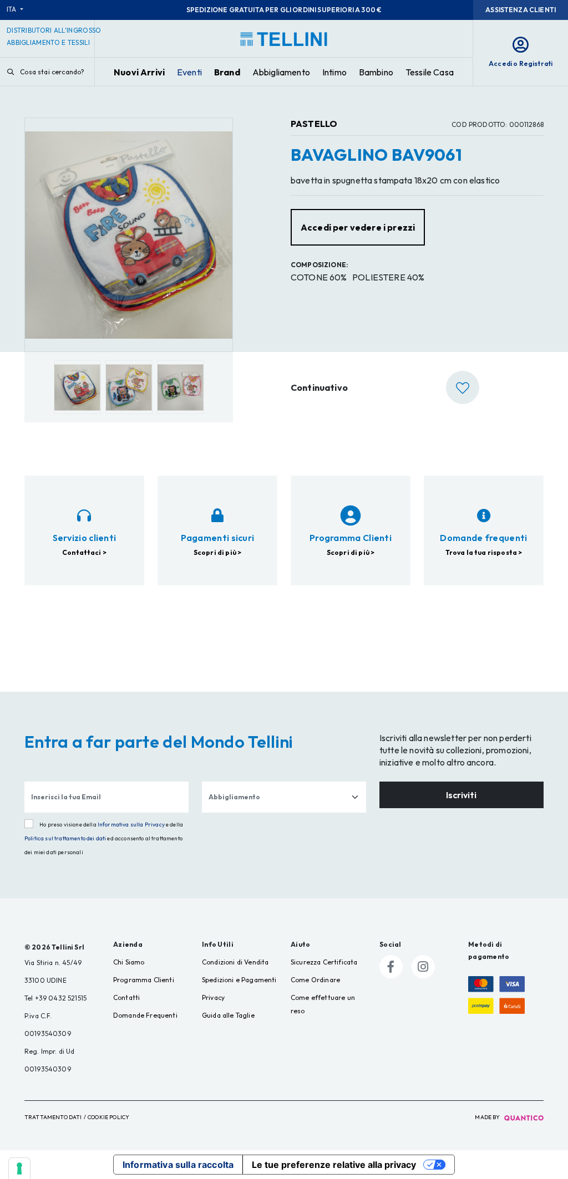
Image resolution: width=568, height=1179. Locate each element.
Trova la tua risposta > (484, 552)
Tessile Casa (429, 72)
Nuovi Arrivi (139, 72)
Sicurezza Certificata (324, 962)
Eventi (189, 72)
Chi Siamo (128, 962)
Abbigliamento (281, 72)
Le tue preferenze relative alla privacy (334, 1164)
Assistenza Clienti (520, 10)
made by (488, 1117)
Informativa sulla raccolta (178, 1164)
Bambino (376, 72)
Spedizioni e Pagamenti (239, 980)
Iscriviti (461, 794)
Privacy (213, 997)
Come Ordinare (315, 980)
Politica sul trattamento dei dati (65, 838)
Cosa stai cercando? (51, 72)
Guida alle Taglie (228, 1015)
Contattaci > (84, 552)
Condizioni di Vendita (235, 962)
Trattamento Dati (53, 1117)
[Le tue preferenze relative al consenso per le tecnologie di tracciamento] (19, 1168)
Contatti (126, 997)
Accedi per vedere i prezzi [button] (358, 227)
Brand (227, 72)
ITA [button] (12, 9)
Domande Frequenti (145, 1015)
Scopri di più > (217, 552)
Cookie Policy (108, 1117)
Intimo (334, 72)
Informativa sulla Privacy (131, 824)
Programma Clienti (143, 980)
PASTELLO (314, 123)
